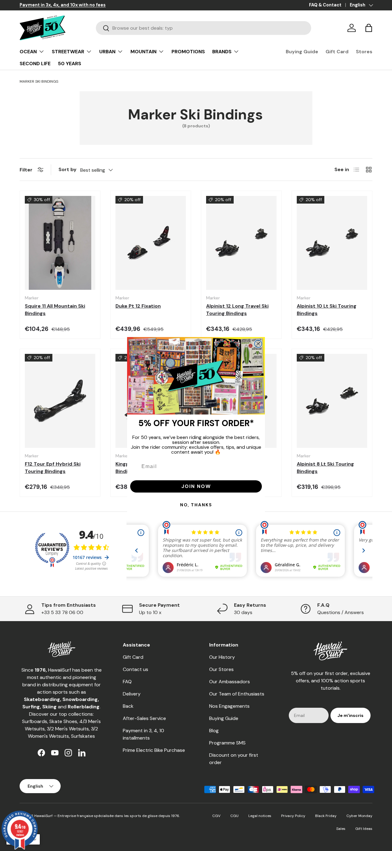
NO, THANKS (196, 505)
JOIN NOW (196, 486)
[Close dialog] (258, 343)
